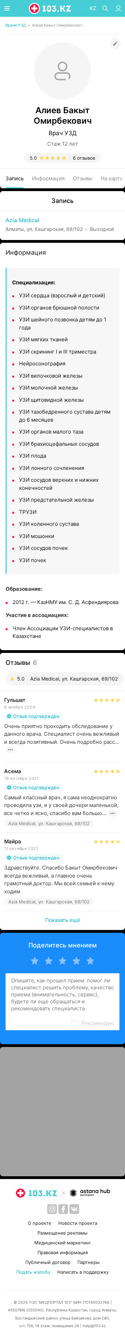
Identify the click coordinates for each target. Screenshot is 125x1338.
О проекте (39, 1223)
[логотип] (50, 8)
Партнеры (88, 1262)
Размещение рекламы (63, 1233)
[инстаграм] (52, 1209)
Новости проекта (77, 1223)
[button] (92, 1023)
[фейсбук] (63, 1209)
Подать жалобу (33, 1272)
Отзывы (82, 178)
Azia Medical (22, 220)
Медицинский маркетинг (62, 1242)
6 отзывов (84, 158)
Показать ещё (62, 920)
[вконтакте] (74, 1209)
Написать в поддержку (83, 1272)
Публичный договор (47, 1262)
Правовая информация (63, 1252)
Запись (15, 178)
